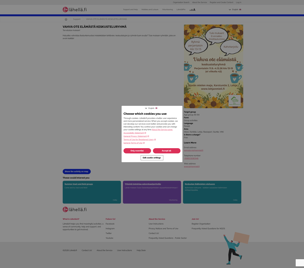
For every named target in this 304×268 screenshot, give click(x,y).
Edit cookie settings (152, 158)
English (151, 108)
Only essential (137, 151)
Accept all (166, 151)
